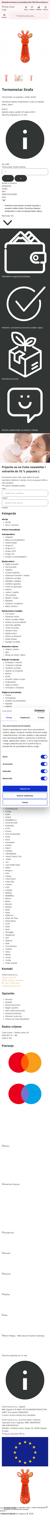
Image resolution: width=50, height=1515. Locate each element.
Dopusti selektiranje (25, 796)
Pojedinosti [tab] (25, 717)
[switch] (44, 764)
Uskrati (25, 802)
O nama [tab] (41, 717)
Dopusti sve (25, 789)
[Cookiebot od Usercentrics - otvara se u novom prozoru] (37, 711)
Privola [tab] (9, 717)
